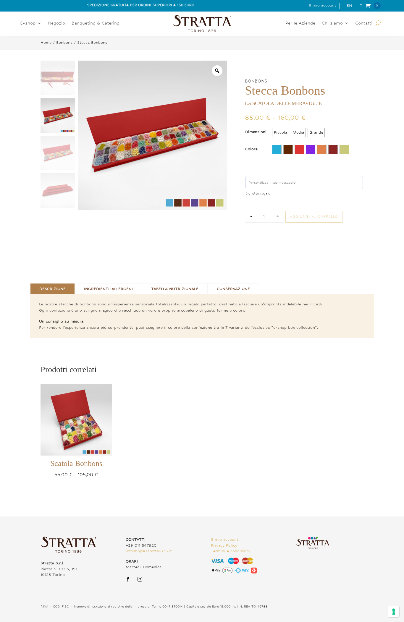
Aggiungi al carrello (314, 216)
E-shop (27, 23)
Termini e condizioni (230, 551)
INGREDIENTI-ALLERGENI (108, 288)
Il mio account (322, 5)
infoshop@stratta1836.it (149, 551)
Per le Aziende (300, 23)
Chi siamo (332, 23)
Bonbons (64, 42)
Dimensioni (255, 131)
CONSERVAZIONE (233, 288)
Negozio (56, 23)
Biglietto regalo (257, 193)
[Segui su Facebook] (128, 579)
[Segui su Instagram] (140, 579)
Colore (251, 149)
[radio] (280, 132)
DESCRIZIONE (52, 288)
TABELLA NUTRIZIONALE (174, 288)
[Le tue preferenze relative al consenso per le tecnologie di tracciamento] (393, 611)
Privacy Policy (224, 545)
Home (46, 42)
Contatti (363, 23)
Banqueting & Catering (95, 23)
